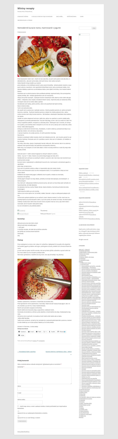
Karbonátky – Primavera (89, 267)
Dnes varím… (59, 16)
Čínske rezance (86, 330)
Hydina (35, 341)
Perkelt (84, 369)
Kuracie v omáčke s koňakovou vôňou (92, 386)
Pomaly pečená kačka (88, 281)
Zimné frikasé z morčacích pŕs (90, 322)
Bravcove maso (84, 254)
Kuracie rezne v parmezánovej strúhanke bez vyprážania (98, 294)
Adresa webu (21, 399)
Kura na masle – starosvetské (90, 278)
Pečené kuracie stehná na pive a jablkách (94, 364)
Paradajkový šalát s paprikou (27, 351)
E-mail (19, 393)
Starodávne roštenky (94, 219)
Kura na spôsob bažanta (89, 300)
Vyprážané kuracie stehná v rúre (91, 381)
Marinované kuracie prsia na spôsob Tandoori (95, 338)
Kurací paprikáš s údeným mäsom (92, 383)
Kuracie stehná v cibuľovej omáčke (92, 373)
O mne (81, 16)
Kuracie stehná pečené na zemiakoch (93, 328)
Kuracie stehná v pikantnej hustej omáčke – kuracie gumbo (99, 302)
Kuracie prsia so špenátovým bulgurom (93, 306)
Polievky (82, 400)
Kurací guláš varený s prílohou (91, 348)
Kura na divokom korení (89, 303)
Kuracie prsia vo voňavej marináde (92, 366)
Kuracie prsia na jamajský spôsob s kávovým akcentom (98, 370)
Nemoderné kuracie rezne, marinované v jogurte (96, 280)
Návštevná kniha (71, 16)
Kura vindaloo (86, 384)
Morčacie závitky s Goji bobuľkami (92, 297)
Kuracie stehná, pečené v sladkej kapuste (94, 342)
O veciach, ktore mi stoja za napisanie (42, 16)
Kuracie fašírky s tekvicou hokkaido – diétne (94, 352)
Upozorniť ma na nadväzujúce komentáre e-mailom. (33, 413)
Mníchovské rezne (87, 275)
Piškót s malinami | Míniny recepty (88, 210)
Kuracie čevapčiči (87, 339)
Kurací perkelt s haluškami (89, 270)
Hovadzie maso (84, 260)
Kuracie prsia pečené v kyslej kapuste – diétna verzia (97, 362)
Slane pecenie (84, 411)
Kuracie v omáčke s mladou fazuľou (92, 313)
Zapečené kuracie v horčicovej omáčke (93, 333)
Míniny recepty (26, 8)
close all (87, 249)
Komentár (21, 367)
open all (81, 249)
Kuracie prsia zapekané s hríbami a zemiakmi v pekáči (97, 289)
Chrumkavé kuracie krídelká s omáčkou (93, 341)
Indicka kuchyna (85, 389)
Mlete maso (83, 392)
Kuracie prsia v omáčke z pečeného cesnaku (94, 345)
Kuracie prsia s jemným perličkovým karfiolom (95, 283)
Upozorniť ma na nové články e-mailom (29, 418)
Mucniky (82, 394)
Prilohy (82, 402)
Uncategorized (84, 412)
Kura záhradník (86, 314)
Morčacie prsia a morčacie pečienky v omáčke (95, 323)
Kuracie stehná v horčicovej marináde (93, 387)
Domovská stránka (23, 16)
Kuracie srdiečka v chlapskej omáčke (92, 361)
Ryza (81, 406)
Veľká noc (83, 416)
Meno (19, 386)
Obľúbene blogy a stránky (25, 20)
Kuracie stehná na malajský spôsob (92, 299)
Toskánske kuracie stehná (89, 353)
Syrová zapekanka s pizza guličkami (92, 284)
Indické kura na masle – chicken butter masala (95, 311)
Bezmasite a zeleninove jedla (88, 252)
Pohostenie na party (86, 398)
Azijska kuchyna (85, 250)
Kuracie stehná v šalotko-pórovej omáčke (94, 327)
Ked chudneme (84, 391)
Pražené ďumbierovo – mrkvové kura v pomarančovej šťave (99, 316)
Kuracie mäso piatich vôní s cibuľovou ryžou (94, 331)
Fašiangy (82, 258)
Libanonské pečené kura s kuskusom (92, 319)
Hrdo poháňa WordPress (23, 431)
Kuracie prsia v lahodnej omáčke (91, 355)
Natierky (82, 395)
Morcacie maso (86, 263)
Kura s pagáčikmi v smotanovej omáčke (93, 334)
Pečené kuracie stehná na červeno (92, 325)
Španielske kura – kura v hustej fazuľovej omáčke (96, 292)
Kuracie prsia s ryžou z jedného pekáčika (94, 359)
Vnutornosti (85, 264)
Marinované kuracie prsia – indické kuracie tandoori (97, 320)
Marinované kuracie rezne (89, 358)
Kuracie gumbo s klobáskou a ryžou (92, 277)
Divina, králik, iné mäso (87, 257)
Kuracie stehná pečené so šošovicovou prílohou (95, 372)
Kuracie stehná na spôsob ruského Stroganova (95, 272)
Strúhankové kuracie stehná (90, 308)
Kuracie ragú (85, 305)
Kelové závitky (86, 274)
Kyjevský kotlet (86, 309)
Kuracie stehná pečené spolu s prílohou (93, 375)
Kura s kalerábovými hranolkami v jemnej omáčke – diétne (99, 380)
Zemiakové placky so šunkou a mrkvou (89, 183)
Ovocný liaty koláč (88, 212)
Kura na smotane (87, 367)
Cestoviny (83, 255)
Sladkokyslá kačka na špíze (89, 344)
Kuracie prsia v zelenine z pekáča (91, 336)
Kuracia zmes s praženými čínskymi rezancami (95, 288)
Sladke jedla (83, 409)
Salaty (82, 408)
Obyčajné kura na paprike (89, 378)
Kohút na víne (86, 377)
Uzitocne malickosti (86, 414)
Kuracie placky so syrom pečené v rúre (93, 317)
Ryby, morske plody (86, 403)
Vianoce (81, 417)
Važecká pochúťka (87, 356)
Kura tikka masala (87, 347)
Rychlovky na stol (85, 405)
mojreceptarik (82, 206)
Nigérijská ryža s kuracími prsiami (92, 291)
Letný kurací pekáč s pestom (90, 295)
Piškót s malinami (83, 173)
